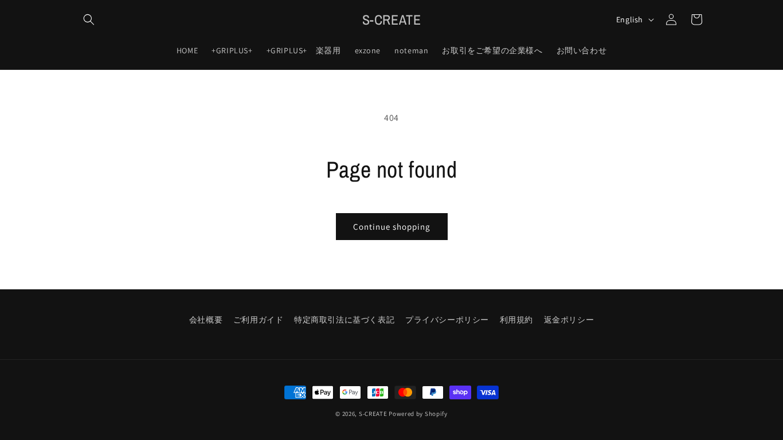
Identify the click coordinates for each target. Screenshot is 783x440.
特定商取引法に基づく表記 (344, 320)
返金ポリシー (569, 320)
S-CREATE (373, 414)
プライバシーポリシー (447, 320)
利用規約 (516, 320)
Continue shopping (391, 226)
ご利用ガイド (258, 320)
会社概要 (205, 320)
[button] (88, 19)
